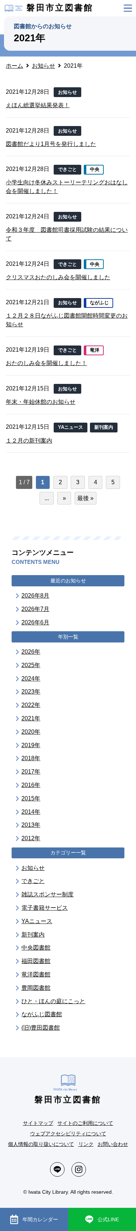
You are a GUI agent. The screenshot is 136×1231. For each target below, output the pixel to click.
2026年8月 (35, 596)
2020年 (30, 732)
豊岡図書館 (35, 988)
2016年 (30, 785)
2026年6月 (35, 622)
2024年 (30, 678)
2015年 (30, 798)
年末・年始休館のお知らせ (40, 402)
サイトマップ (38, 1123)
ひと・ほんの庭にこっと (53, 1001)
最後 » (85, 498)
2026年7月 (35, 609)
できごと (33, 881)
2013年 (30, 825)
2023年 (30, 691)
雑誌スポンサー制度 (47, 894)
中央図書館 (35, 948)
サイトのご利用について (85, 1123)
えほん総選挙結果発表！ (38, 105)
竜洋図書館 (35, 974)
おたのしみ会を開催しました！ (46, 363)
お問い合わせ (113, 1144)
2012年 (30, 838)
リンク (86, 1144)
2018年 (30, 758)
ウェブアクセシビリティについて (68, 1133)
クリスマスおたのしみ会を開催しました (58, 277)
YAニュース (36, 921)
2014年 (30, 812)
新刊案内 (33, 934)
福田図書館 (35, 961)
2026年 (30, 652)
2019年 (30, 745)
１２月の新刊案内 (29, 440)
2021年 (30, 718)
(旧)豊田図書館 (40, 1028)
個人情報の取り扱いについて (41, 1144)
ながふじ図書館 (41, 1014)
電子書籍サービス (44, 908)
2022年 (30, 705)
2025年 (30, 665)
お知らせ (33, 868)
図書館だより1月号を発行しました (51, 144)
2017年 (30, 772)
